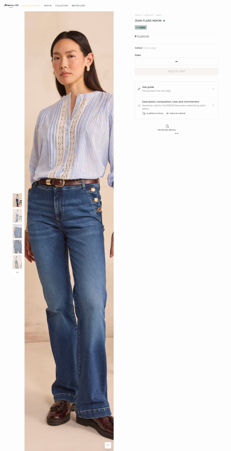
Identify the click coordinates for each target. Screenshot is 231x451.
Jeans (158, 15)
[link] (31, 5)
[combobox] (176, 61)
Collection (148, 15)
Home (138, 15)
